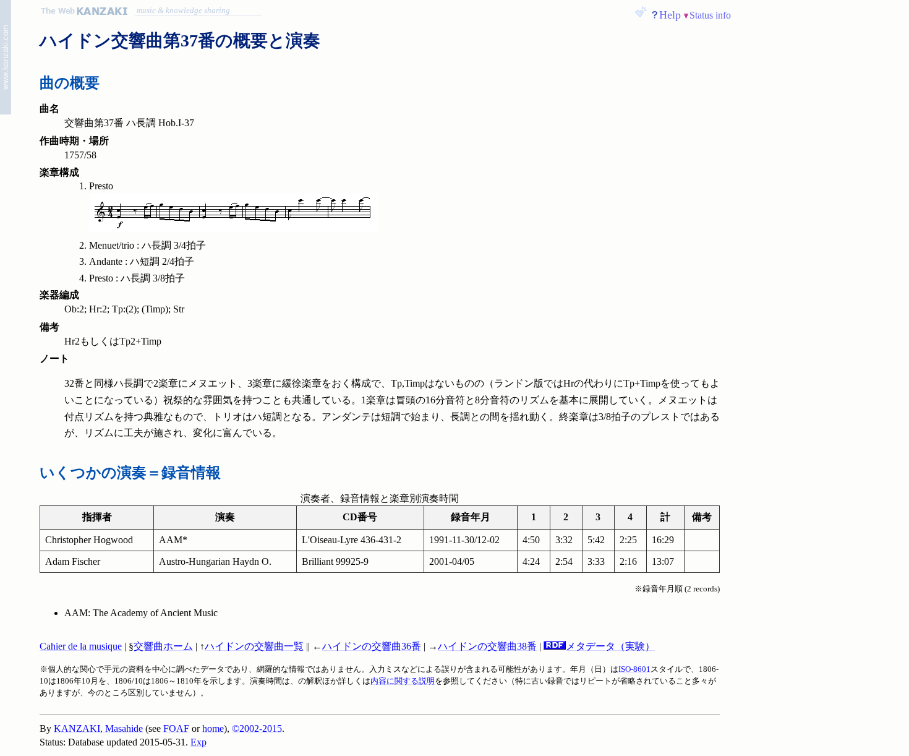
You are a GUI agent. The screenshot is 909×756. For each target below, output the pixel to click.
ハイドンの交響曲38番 (487, 646)
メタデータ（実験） (610, 646)
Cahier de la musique (81, 646)
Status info (710, 15)
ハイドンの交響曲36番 (371, 646)
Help (670, 15)
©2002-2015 (257, 728)
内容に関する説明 (402, 681)
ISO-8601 (634, 669)
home (213, 728)
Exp (198, 742)
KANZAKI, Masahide (98, 728)
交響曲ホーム (163, 646)
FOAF (176, 728)
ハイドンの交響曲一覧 (254, 646)
